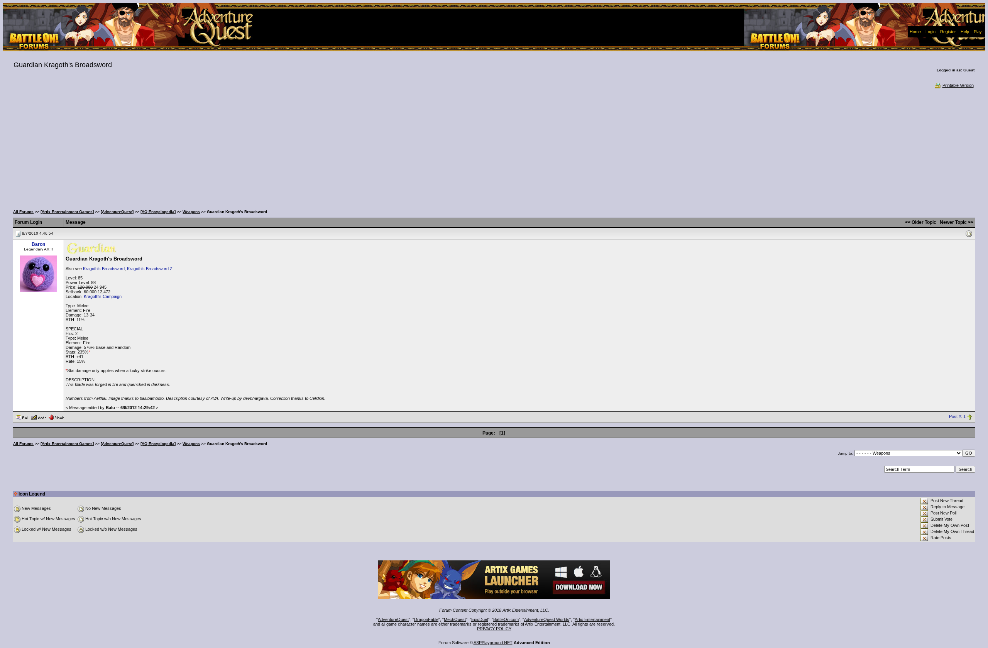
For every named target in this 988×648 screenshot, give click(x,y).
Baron (38, 244)
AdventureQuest (393, 619)
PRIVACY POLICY (494, 628)
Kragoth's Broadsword (104, 268)
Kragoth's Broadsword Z (150, 268)
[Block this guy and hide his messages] (56, 417)
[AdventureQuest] (117, 212)
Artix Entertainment (592, 619)
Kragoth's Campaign (103, 296)
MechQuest (455, 619)
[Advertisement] (494, 147)
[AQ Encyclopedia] (158, 212)
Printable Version (958, 85)
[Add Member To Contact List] (38, 417)
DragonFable (426, 619)
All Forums (23, 212)
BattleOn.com (506, 619)
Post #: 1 (957, 417)
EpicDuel (479, 619)
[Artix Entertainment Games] (67, 212)
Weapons (191, 212)
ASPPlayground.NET (493, 642)
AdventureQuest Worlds (546, 619)
